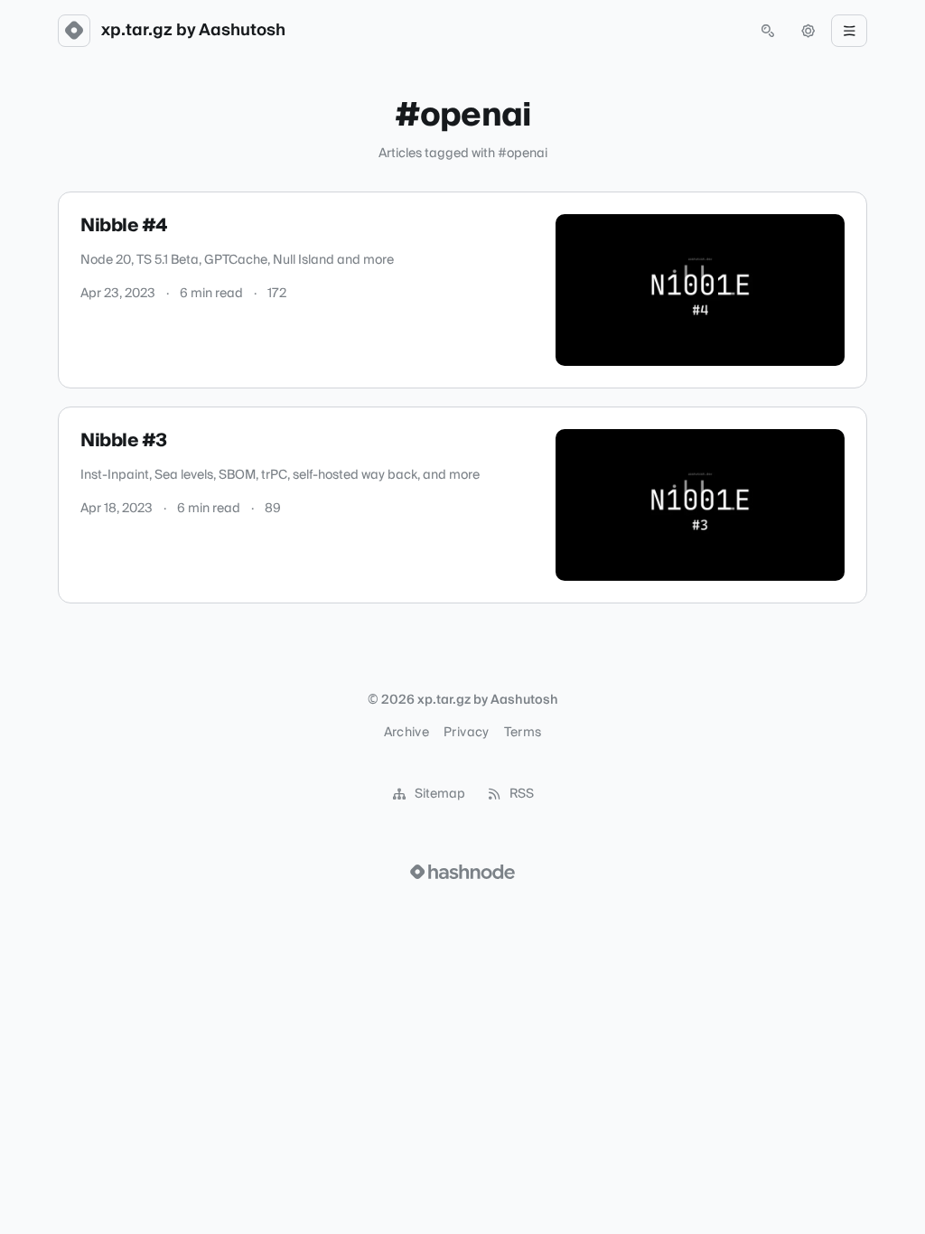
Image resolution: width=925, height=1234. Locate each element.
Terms (523, 732)
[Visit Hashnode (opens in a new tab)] (462, 872)
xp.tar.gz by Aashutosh (193, 30)
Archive (406, 732)
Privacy (466, 732)
